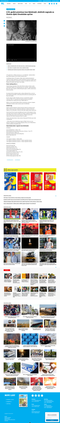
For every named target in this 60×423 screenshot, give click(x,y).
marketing (8, 403)
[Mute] (12, 60)
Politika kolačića (7, 418)
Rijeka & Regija (20, 3)
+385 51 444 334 (36, 406)
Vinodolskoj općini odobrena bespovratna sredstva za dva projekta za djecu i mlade (21, 69)
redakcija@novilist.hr (37, 400)
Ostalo (45, 3)
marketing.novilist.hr (49, 400)
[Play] (7, 60)
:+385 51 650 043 (36, 412)
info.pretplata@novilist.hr (36, 411)
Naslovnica (9, 3)
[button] (55, 180)
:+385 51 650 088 (49, 402)
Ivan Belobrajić (17, 159)
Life (29, 3)
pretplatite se (9, 401)
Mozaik (34, 3)
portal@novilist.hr (37, 405)
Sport (26, 3)
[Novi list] (2, 3)
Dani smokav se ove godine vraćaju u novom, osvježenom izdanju (18, 67)
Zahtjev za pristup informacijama (10, 419)
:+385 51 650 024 (49, 407)
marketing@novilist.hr (50, 401)
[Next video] (10, 60)
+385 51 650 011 (36, 401)
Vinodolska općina (10, 159)
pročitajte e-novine (10, 399)
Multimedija (39, 3)
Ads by (35, 61)
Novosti (14, 3)
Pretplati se (52, 420)
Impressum (6, 420)
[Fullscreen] (35, 60)
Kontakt (6, 416)
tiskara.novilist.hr (48, 405)
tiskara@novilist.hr (49, 406)
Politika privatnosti (8, 417)
